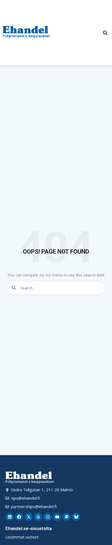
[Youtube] (57, 517)
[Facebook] (19, 517)
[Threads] (38, 517)
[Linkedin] (9, 517)
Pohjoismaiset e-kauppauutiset (26, 36)
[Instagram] (47, 517)
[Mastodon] (67, 517)
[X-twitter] (28, 517)
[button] (105, 33)
